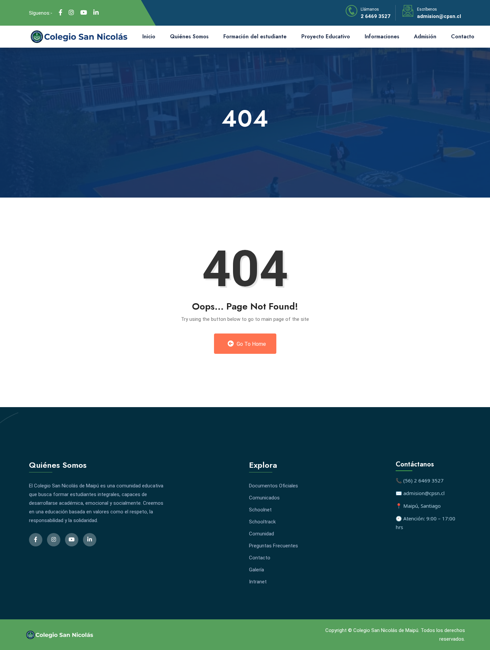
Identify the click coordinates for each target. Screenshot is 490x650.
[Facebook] (60, 12)
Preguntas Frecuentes (273, 546)
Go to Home (250, 344)
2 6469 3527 (375, 16)
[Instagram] (71, 12)
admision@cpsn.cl (439, 16)
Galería (256, 570)
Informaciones (382, 36)
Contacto (462, 36)
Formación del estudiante (255, 36)
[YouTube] (83, 12)
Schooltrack (262, 522)
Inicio (148, 36)
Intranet (258, 582)
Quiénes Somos (189, 36)
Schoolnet (260, 510)
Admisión (425, 36)
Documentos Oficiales (273, 486)
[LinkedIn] (96, 12)
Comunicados (264, 498)
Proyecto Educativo (325, 36)
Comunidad (261, 534)
